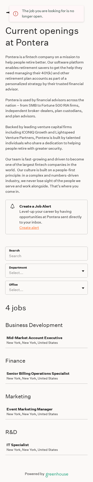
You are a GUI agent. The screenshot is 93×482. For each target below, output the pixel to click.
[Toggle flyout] (83, 271)
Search (14, 250)
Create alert (29, 228)
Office (13, 285)
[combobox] (9, 272)
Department (18, 267)
